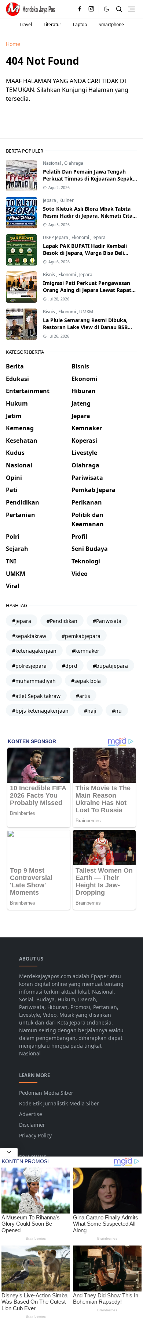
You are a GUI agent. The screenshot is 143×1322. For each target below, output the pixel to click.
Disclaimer (32, 1124)
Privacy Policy (35, 1135)
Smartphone (111, 24)
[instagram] (91, 9)
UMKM (86, 312)
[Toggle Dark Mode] (106, 9)
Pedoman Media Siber (46, 1092)
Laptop (80, 24)
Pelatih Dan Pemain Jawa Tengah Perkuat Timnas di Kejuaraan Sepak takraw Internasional (88, 178)
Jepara (50, 200)
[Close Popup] (9, 1152)
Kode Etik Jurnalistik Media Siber (59, 1103)
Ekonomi (81, 237)
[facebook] (79, 9)
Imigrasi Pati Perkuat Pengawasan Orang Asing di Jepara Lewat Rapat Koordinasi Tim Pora (87, 289)
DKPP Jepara (56, 237)
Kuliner (66, 200)
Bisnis (49, 274)
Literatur (52, 24)
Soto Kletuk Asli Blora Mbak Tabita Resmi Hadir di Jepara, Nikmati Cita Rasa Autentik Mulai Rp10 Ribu (87, 215)
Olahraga (73, 163)
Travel (25, 24)
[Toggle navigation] (131, 9)
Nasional (52, 163)
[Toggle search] (119, 9)
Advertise (30, 1114)
